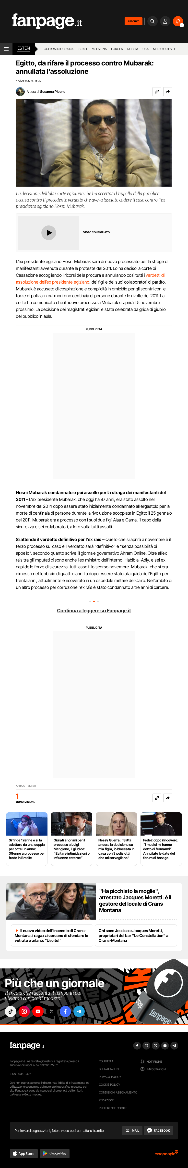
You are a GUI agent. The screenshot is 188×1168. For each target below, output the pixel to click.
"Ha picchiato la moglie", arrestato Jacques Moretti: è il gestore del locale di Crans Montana (135, 900)
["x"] (51, 1011)
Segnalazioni (109, 1069)
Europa (117, 49)
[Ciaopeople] (166, 1155)
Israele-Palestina (92, 49)
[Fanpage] (27, 1046)
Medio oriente (164, 49)
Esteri (23, 48)
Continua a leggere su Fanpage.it (94, 611)
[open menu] (6, 49)
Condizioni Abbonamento (118, 1092)
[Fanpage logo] (41, 21)
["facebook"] (65, 1011)
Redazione (107, 1100)
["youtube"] (38, 1011)
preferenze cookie (113, 1108)
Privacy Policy (110, 1077)
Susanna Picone (52, 91)
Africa (20, 786)
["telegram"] (79, 1011)
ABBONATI (133, 21)
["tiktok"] (10, 1011)
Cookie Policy (109, 1084)
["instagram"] (24, 1011)
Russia (132, 49)
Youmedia (106, 1061)
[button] (167, 91)
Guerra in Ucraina (58, 49)
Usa (145, 49)
